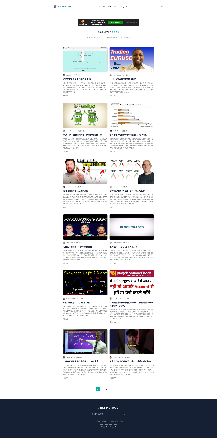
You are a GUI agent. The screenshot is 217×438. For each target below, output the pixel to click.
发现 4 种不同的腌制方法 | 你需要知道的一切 (82, 135)
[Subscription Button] (125, 414)
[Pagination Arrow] (119, 389)
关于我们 (97, 421)
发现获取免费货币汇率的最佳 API (77, 79)
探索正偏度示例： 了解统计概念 (77, 302)
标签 (115, 7)
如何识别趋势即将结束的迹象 (75, 191)
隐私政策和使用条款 (117, 421)
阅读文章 (66, 95)
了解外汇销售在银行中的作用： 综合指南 (80, 361)
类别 (104, 7)
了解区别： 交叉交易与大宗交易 (123, 247)
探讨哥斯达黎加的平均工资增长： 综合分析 (128, 135)
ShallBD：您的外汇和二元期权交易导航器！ (104, 37)
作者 (109, 7)
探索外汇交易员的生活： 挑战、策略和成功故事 (130, 361)
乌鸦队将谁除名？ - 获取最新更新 (77, 247)
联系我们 (105, 421)
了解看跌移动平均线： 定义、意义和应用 (127, 191)
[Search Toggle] (162, 6)
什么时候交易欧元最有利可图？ (123, 79)
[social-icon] (102, 426)
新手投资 (127, 37)
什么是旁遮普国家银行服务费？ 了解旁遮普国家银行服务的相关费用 (131, 304)
